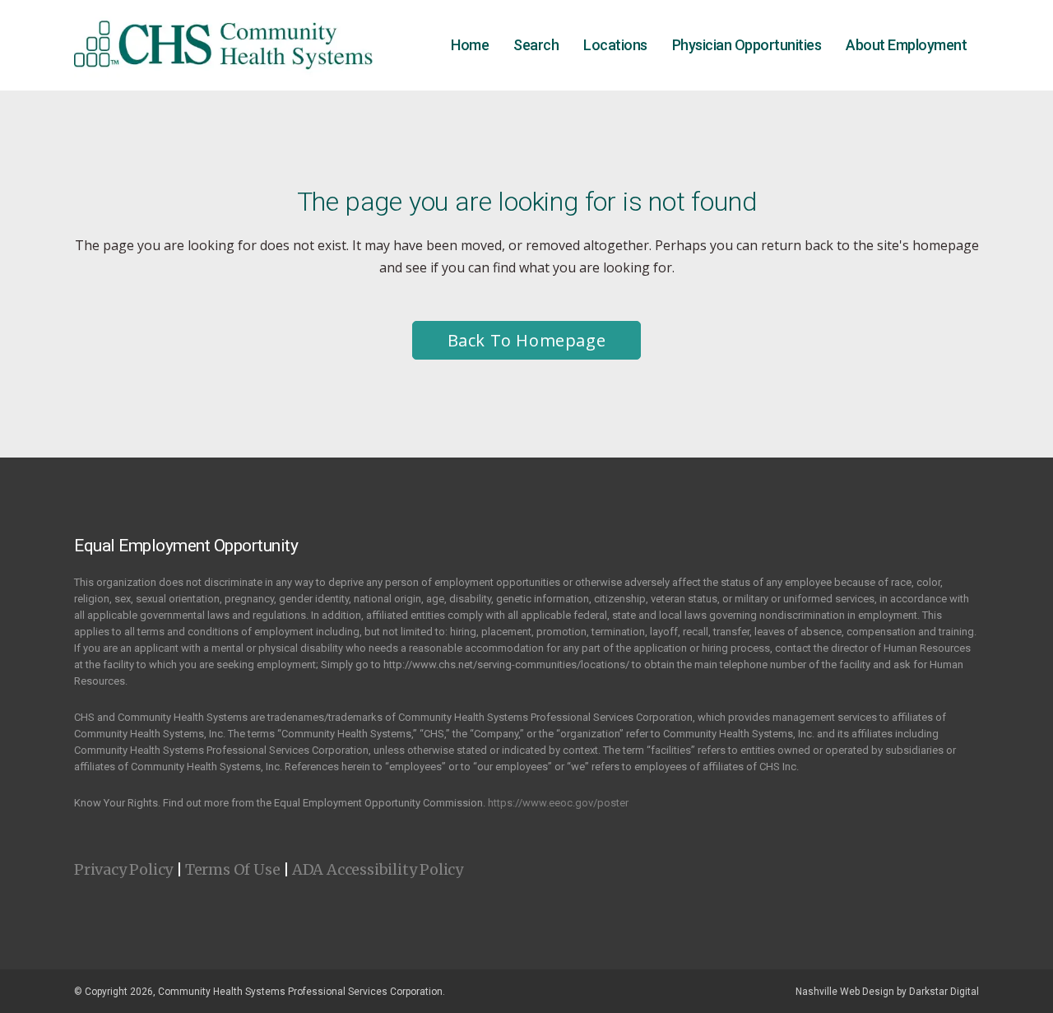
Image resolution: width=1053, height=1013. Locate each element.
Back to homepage (527, 340)
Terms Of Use (233, 869)
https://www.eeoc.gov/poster (558, 803)
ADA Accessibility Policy (377, 869)
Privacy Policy (123, 869)
